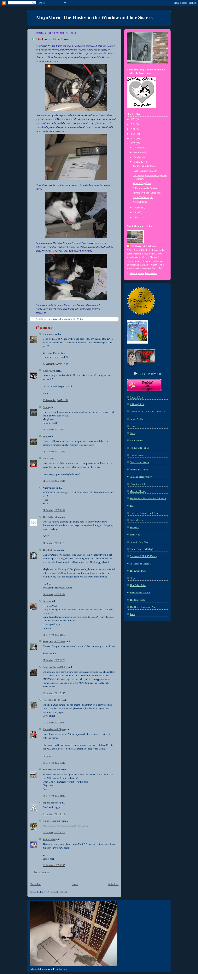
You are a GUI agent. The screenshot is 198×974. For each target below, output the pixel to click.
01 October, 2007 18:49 (54, 510)
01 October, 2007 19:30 (54, 543)
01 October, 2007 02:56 (54, 451)
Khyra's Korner (137, 455)
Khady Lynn (49, 370)
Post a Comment (42, 872)
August (137, 207)
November (139, 152)
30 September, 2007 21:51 (55, 400)
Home (75, 884)
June (136, 217)
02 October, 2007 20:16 (54, 693)
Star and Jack (136, 520)
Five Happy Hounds (139, 462)
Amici (46, 458)
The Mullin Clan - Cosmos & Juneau (148, 498)
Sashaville (135, 534)
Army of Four (136, 397)
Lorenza (47, 601)
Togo (132, 505)
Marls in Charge (138, 491)
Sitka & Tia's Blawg (140, 542)
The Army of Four (52, 769)
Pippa (132, 578)
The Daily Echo (51, 517)
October (138, 157)
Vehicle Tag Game (142, 183)
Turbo (132, 614)
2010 (133, 129)
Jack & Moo (49, 839)
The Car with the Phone (144, 166)
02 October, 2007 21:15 (54, 722)
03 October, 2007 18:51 (54, 814)
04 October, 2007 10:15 (54, 865)
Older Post (113, 884)
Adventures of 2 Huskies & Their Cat (148, 411)
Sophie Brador (50, 802)
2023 (133, 119)
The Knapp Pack (138, 570)
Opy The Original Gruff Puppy (145, 513)
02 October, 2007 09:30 (54, 660)
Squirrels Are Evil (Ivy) (141, 549)
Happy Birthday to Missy (145, 170)
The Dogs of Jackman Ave (142, 607)
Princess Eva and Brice (55, 667)
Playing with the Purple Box (146, 192)
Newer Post (35, 884)
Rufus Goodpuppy (52, 820)
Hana (132, 426)
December (139, 147)
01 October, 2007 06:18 (54, 480)
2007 (133, 143)
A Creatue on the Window (145, 188)
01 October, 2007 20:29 (54, 594)
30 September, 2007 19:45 (55, 363)
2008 (133, 138)
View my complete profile (143, 273)
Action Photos (140, 201)
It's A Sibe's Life (138, 484)
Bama (46, 407)
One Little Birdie (52, 700)
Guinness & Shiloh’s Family (143, 556)
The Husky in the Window (143, 246)
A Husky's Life (137, 404)
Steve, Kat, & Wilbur (54, 641)
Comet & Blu (136, 419)
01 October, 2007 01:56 (54, 429)
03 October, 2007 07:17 (54, 762)
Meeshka (134, 527)
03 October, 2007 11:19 (54, 795)
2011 (133, 124)
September (139, 162)
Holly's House (136, 440)
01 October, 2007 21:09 (54, 634)
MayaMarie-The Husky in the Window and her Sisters (94, 17)
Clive (132, 433)
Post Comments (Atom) (55, 891)
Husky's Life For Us (139, 447)
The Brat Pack (50, 550)
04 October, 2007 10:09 (54, 832)
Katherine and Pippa (54, 729)
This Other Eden (138, 585)
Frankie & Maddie (139, 469)
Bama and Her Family (141, 476)
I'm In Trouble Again (143, 197)
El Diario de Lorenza (140, 563)
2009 (133, 133)
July (136, 212)
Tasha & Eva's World (140, 592)
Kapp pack (48, 334)
